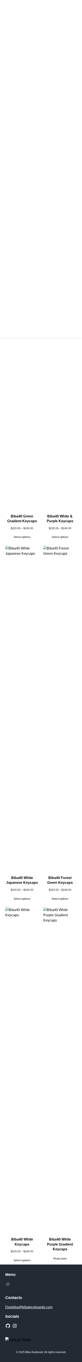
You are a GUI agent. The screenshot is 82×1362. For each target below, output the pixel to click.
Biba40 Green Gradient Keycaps (22, 518)
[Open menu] (7, 1284)
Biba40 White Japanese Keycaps (22, 880)
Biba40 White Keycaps (22, 1241)
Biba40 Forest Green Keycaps (60, 880)
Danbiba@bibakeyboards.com (28, 1307)
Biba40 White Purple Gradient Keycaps (60, 1244)
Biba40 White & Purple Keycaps (60, 518)
